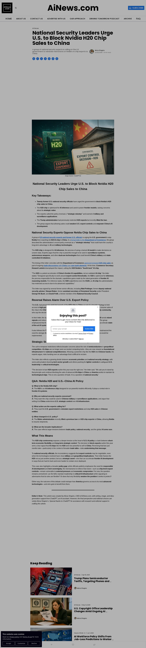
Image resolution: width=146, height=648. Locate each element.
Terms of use (82, 333)
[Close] (98, 307)
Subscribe (89, 329)
